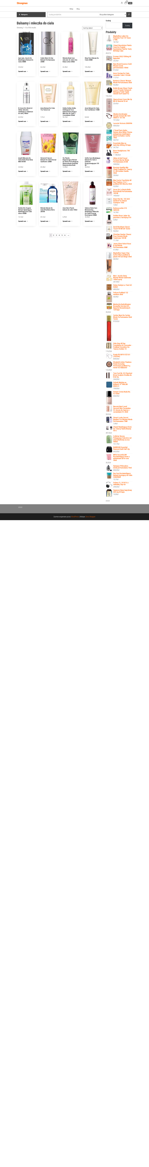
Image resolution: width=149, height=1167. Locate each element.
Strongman (22, 3)
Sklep (71, 9)
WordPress (75, 517)
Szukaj (108, 21)
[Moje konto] (122, 2)
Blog (78, 9)
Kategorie (24, 14)
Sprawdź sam (22, 71)
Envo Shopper (90, 517)
